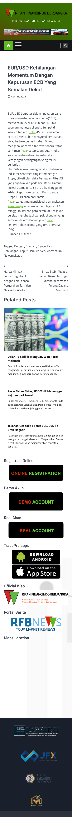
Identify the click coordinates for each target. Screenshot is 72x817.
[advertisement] (36, 32)
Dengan (19, 246)
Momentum (54, 251)
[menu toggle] (18, 45)
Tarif (50, 220)
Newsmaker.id (13, 255)
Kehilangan (11, 251)
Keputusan (27, 251)
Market (40, 251)
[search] (65, 45)
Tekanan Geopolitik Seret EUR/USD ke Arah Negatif (33, 428)
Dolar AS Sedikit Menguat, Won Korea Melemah (33, 359)
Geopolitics (45, 246)
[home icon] (8, 45)
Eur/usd (31, 246)
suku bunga (15, 206)
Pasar (24, 150)
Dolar (32, 132)
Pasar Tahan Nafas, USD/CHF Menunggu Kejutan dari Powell (35, 393)
